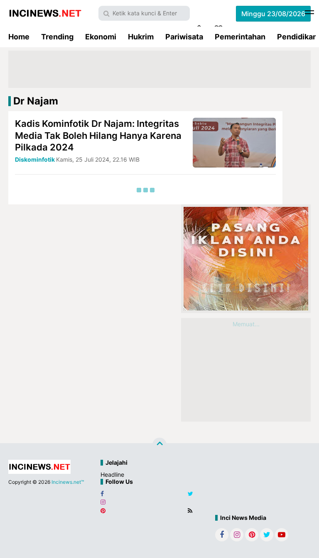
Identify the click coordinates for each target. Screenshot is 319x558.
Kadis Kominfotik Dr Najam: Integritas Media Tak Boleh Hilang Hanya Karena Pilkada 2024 (98, 135)
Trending (57, 36)
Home (18, 36)
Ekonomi (100, 36)
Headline (112, 474)
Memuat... (246, 324)
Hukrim (141, 36)
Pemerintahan (240, 36)
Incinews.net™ (68, 482)
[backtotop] (159, 445)
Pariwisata (184, 36)
